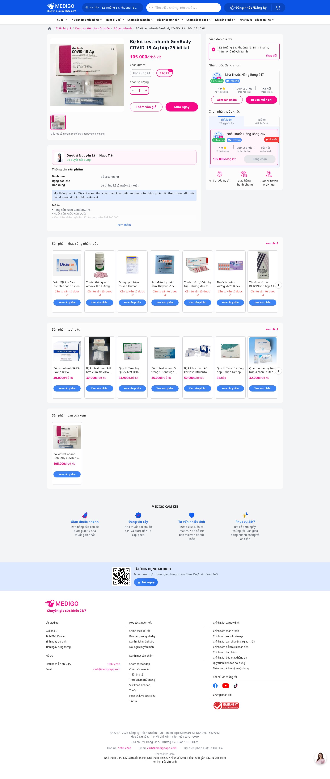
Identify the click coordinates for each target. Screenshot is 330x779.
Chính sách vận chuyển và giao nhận (234, 641)
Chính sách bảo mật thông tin (230, 657)
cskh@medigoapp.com (106, 669)
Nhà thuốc (246, 19)
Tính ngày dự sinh (56, 641)
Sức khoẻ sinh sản (139, 685)
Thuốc (132, 690)
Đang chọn (260, 159)
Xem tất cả (272, 243)
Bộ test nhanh (123, 28)
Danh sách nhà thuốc (141, 641)
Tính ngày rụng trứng (58, 647)
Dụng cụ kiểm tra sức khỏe (92, 28)
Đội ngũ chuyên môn (141, 647)
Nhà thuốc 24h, (178, 758)
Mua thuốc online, (135, 758)
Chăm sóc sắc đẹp (139, 664)
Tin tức (133, 701)
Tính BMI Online (55, 636)
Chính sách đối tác (139, 631)
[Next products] (278, 285)
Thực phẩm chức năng (142, 679)
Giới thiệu (51, 631)
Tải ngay (148, 582)
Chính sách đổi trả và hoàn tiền (231, 647)
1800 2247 (113, 664)
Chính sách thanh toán (226, 631)
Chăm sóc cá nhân (139, 669)
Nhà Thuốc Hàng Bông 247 (244, 75)
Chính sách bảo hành (225, 652)
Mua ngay (181, 107)
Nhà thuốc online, (157, 758)
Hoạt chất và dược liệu (142, 695)
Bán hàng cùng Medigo (142, 636)
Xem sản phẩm (227, 100)
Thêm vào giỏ (146, 107)
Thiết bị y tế (63, 28)
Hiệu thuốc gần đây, (199, 758)
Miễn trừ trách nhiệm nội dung (231, 668)
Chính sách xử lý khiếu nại (228, 636)
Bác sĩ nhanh (169, 761)
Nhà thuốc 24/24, (114, 758)
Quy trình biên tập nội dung (229, 663)
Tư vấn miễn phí (261, 100)
